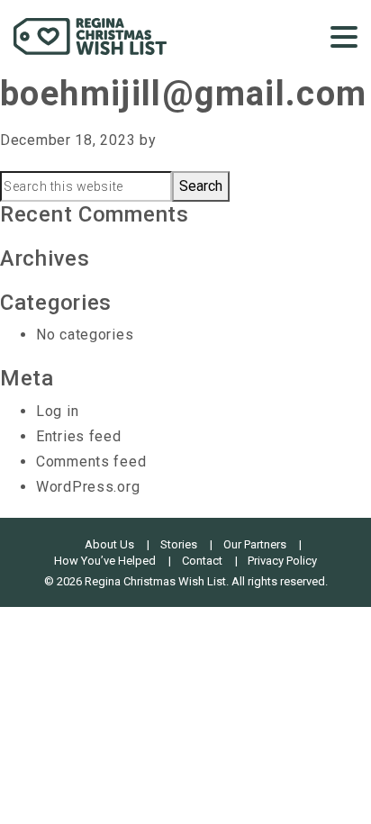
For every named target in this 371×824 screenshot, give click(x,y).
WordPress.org (88, 486)
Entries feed (79, 436)
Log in (57, 411)
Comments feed (91, 461)
